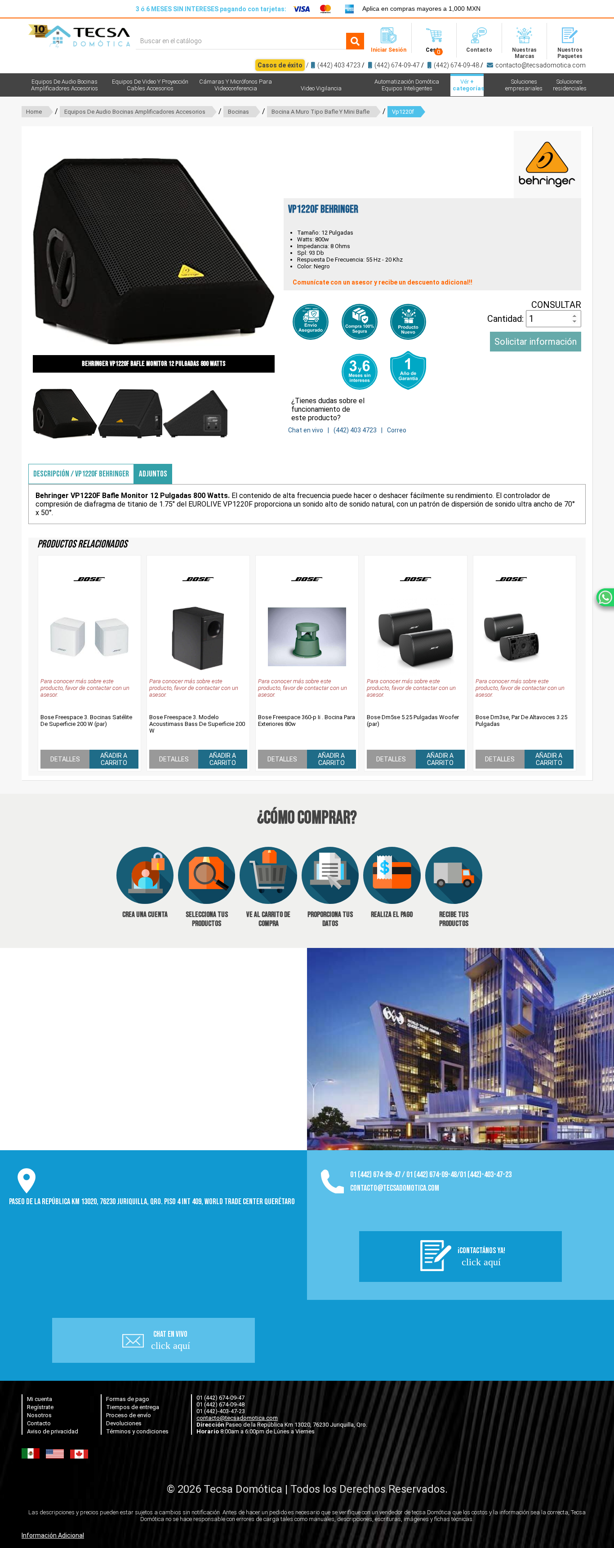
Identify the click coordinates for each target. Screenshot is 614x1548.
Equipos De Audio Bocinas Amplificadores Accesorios (134, 111)
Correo (396, 430)
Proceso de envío (128, 1415)
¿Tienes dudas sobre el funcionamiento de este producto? (328, 409)
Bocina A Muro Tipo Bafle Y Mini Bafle (320, 111)
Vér (468, 85)
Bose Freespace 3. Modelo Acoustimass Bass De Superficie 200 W (197, 724)
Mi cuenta (39, 1399)
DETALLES (65, 759)
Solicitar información (535, 341)
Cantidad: (506, 318)
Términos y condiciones (137, 1431)
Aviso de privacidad (52, 1431)
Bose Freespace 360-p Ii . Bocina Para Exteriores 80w (306, 720)
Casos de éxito (280, 65)
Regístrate (40, 1407)
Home (34, 111)
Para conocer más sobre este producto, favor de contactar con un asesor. (84, 688)
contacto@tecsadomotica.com (540, 65)
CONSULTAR (556, 304)
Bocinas (238, 111)
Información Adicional (53, 1535)
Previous (19, 252)
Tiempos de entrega (132, 1407)
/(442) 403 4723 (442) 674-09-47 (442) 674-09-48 (422, 65)
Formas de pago (127, 1399)
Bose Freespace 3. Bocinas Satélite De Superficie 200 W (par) (86, 720)
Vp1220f (403, 111)
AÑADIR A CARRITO (113, 759)
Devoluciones (124, 1423)
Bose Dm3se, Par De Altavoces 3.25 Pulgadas (521, 720)
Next (288, 252)
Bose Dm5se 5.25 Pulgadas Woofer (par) (413, 720)
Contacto (39, 1423)
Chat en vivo (305, 430)
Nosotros (39, 1415)
